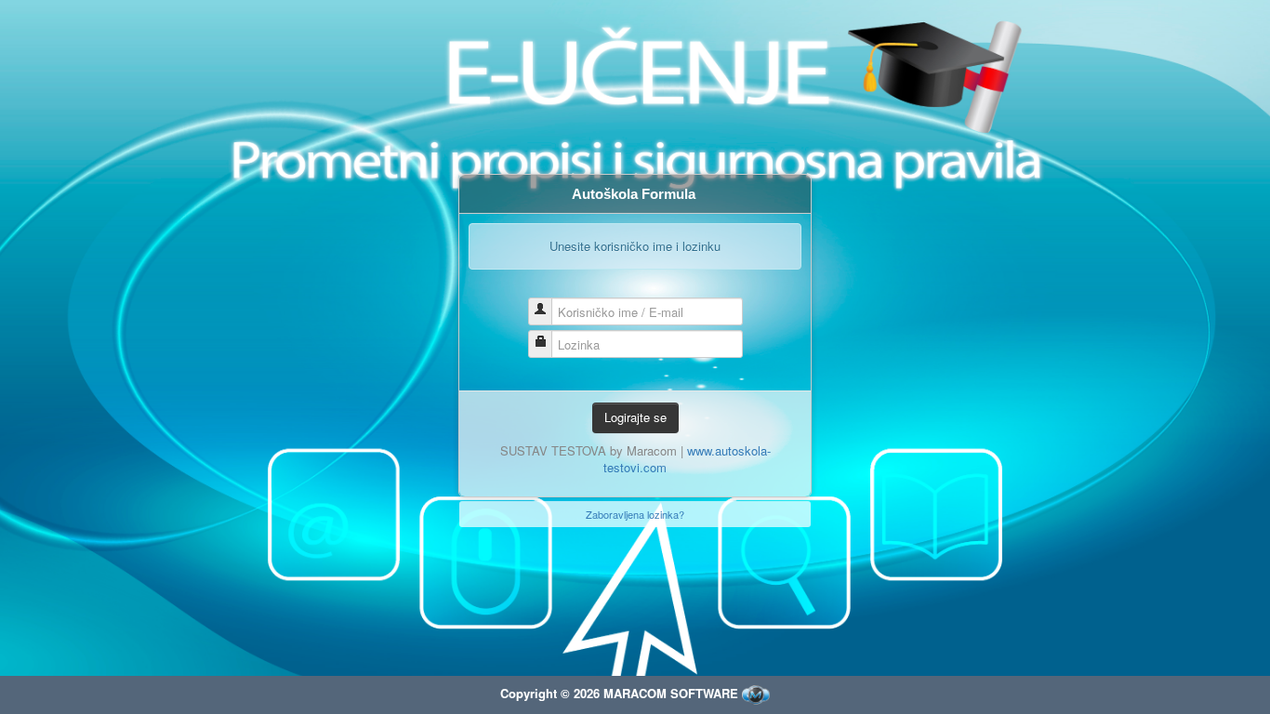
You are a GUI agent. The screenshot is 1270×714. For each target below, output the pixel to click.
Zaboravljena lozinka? (635, 514)
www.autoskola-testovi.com (687, 459)
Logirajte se (635, 417)
